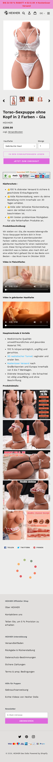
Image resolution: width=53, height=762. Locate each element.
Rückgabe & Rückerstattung (20, 650)
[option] (13, 100)
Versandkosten (15, 132)
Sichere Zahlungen (15, 664)
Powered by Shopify (38, 753)
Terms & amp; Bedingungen (20, 671)
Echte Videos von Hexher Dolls (21, 697)
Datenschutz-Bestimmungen (20, 657)
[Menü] (48, 13)
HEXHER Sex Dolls (21, 753)
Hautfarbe (8, 141)
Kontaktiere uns (13, 614)
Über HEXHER (12, 607)
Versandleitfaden (14, 643)
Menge (41, 141)
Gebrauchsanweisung (16, 689)
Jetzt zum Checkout (26, 161)
